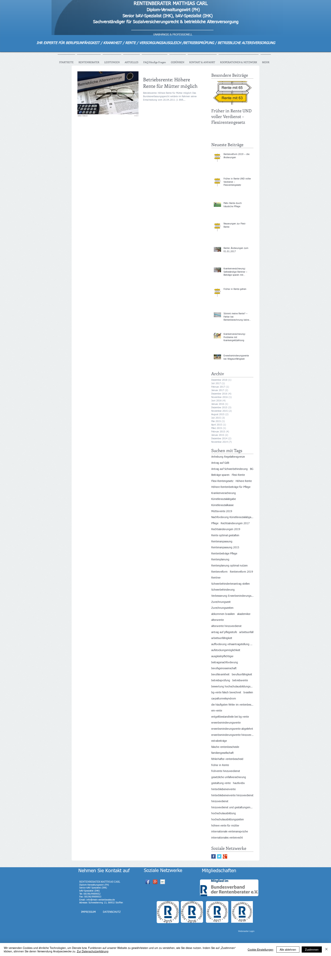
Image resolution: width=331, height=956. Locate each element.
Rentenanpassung (221, 541)
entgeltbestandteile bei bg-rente (230, 717)
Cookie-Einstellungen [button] (260, 949)
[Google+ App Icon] (155, 881)
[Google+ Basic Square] (225, 856)
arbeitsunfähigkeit (221, 638)
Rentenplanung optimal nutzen (229, 565)
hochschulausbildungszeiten (227, 819)
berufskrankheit (220, 674)
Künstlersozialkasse (222, 505)
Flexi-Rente (238, 475)
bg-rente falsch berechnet (226, 692)
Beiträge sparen (220, 475)
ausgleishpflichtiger (222, 656)
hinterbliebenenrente (223, 789)
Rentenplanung (220, 559)
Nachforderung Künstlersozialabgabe (232, 517)
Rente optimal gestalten (225, 535)
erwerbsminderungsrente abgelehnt (232, 729)
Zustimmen (312, 949)
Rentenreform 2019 (241, 572)
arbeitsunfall (246, 632)
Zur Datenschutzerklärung (92, 951)
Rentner (216, 577)
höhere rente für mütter (225, 825)
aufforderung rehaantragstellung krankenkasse (232, 644)
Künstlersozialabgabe (223, 499)
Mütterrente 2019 (221, 511)
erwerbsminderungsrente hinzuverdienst (232, 735)
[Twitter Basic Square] (219, 856)
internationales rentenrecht (227, 837)
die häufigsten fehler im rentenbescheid (232, 704)
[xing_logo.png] (162, 881)
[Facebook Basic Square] (213, 856)
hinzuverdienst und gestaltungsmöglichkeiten (232, 807)
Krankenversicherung (223, 493)
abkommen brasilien (223, 614)
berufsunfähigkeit (242, 674)
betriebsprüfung (220, 680)
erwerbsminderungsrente (226, 722)
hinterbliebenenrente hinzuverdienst (232, 795)
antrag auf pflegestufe (224, 632)
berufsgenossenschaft (224, 668)
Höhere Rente (244, 481)
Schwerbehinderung (223, 589)
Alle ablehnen (288, 949)
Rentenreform (219, 572)
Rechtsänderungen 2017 (235, 523)
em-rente (216, 710)
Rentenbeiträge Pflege (224, 553)
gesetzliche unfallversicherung (228, 777)
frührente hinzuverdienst (225, 771)
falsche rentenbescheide (225, 747)
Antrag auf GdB (220, 463)
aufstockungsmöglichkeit (225, 650)
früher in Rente (220, 765)
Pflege (214, 523)
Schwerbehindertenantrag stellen (230, 584)
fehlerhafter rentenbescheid (227, 759)
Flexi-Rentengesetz (222, 481)
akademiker (244, 614)
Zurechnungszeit (221, 602)
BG (251, 469)
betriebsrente (240, 680)
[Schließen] (326, 949)
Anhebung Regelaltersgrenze (228, 457)
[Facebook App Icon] (147, 881)
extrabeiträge (219, 741)
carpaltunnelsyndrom (223, 698)
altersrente (217, 620)
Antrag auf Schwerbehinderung (229, 469)
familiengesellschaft (222, 753)
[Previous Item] (217, 93)
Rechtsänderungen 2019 (225, 529)
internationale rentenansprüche (229, 831)
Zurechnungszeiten (222, 608)
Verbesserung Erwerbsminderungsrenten (232, 596)
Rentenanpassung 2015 (225, 547)
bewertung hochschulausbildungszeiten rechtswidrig (232, 686)
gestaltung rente (221, 783)
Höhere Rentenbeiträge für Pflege (230, 487)
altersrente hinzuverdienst (226, 626)
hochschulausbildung (223, 813)
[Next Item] (247, 93)
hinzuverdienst (219, 801)
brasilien (248, 692)
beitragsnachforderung (224, 662)
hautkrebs (239, 783)
